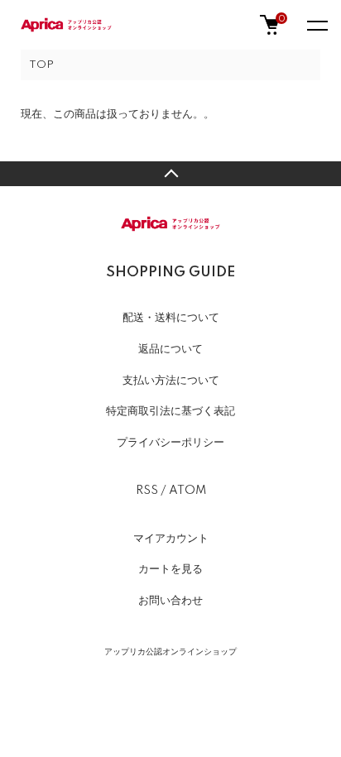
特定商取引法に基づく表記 (170, 411)
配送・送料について (170, 317)
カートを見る (170, 569)
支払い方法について (170, 380)
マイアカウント (171, 538)
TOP (41, 65)
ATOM (187, 490)
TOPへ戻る (170, 173)
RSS (147, 490)
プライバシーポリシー (170, 442)
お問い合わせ (170, 600)
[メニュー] (316, 25)
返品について (170, 349)
